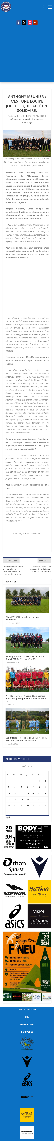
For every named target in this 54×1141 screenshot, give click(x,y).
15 (39, 793)
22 (39, 799)
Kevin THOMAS (24, 116)
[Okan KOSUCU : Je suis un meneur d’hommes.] (27, 600)
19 (21, 799)
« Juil (8, 817)
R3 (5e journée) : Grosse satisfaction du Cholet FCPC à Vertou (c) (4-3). (25, 657)
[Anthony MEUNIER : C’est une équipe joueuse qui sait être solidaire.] (27, 143)
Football (29, 119)
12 (21, 793)
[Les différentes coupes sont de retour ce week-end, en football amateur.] (27, 721)
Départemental (17, 119)
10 (8, 793)
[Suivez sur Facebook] (18, 22)
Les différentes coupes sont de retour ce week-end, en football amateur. (26, 739)
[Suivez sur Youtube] (35, 22)
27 (28, 805)
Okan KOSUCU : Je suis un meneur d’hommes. (23, 618)
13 (28, 793)
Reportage (27, 122)
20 (28, 799)
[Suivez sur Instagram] (30, 22)
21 (33, 799)
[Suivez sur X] (24, 22)
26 (21, 805)
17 (8, 799)
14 (33, 793)
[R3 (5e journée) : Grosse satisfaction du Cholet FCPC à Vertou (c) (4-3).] (27, 640)
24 (8, 805)
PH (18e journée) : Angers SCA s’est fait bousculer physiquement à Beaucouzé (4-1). (26, 698)
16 (45, 793)
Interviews (38, 119)
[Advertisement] (27, 55)
